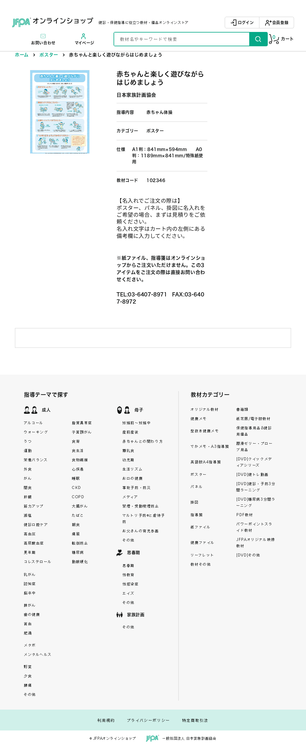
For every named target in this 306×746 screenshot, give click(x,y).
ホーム (22, 55)
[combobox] (181, 39)
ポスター (48, 55)
